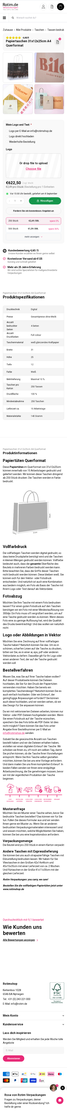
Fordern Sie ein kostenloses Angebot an (33, 211)
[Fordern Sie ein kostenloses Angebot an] (57, 42)
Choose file (33, 168)
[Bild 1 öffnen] (18, 67)
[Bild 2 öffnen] (49, 67)
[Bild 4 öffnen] (49, 99)
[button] (43, 6)
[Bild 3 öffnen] (18, 99)
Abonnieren (13, 1058)
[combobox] (40, 17)
